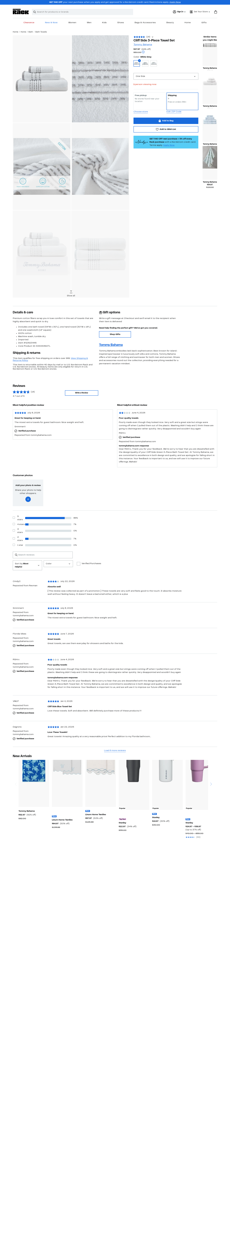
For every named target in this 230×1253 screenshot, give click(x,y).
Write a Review (81, 393)
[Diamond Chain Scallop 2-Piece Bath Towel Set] (100, 783)
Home (187, 23)
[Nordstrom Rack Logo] (21, 11)
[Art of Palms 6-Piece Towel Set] (210, 130)
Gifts (204, 23)
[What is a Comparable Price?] (143, 52)
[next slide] (211, 774)
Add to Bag (167, 121)
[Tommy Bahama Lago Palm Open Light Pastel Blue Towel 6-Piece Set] (210, 168)
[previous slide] (16, 774)
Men (89, 23)
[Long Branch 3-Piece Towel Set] (210, 92)
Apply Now (175, 2)
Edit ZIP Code (174, 112)
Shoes (120, 23)
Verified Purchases (91, 564)
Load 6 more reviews (115, 750)
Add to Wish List (168, 129)
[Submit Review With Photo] (28, 499)
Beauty (170, 23)
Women (72, 23)
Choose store (141, 112)
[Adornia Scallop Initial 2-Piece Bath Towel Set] (67, 783)
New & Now (51, 23)
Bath (30, 32)
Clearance (28, 23)
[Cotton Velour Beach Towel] (34, 783)
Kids (104, 23)
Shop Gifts (115, 334)
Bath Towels (41, 32)
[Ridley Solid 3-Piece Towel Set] (210, 54)
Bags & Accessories (145, 23)
